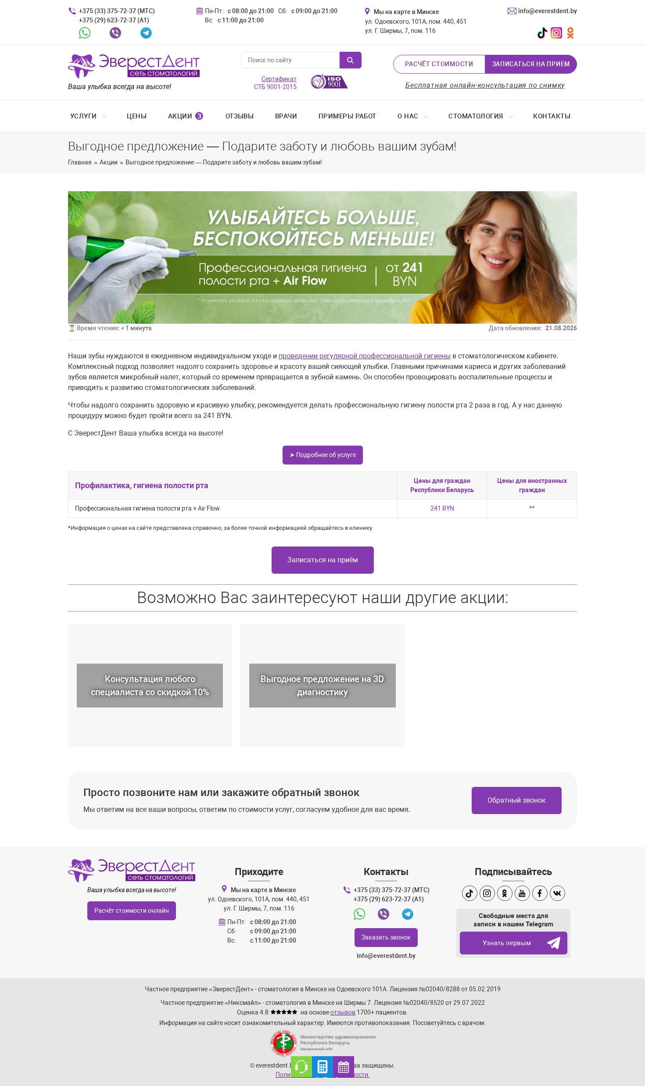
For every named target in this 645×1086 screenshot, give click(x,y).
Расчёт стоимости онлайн (131, 910)
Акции (186, 116)
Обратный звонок (516, 800)
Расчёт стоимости (439, 64)
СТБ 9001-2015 (275, 82)
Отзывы (240, 116)
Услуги (83, 116)
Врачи (286, 116)
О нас (408, 116)
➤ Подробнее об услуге (323, 454)
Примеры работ (347, 116)
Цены (137, 116)
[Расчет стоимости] (322, 1066)
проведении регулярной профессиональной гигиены (365, 356)
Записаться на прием (531, 64)
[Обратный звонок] (301, 1066)
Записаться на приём (322, 560)
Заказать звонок (386, 937)
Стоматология (475, 116)
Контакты (551, 116)
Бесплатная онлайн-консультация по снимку (485, 85)
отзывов (342, 1012)
